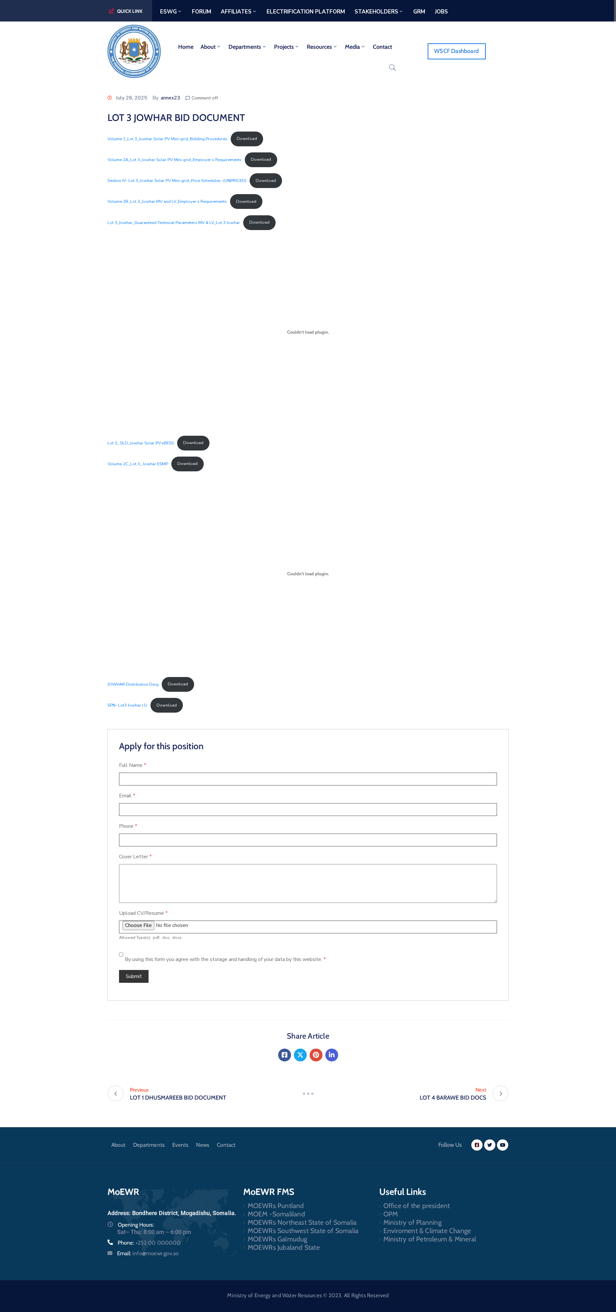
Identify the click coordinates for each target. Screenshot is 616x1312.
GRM (419, 11)
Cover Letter (135, 856)
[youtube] (502, 1145)
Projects (284, 46)
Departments (244, 46)
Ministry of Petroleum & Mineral (429, 1239)
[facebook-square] (477, 1145)
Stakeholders (376, 11)
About (208, 46)
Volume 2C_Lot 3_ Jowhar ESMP (137, 464)
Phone (128, 826)
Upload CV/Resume (143, 913)
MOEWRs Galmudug (277, 1239)
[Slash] (308, 1093)
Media (352, 46)
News (202, 1145)
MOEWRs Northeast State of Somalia (302, 1222)
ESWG (168, 11)
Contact (382, 46)
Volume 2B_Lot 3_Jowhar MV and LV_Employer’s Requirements (167, 201)
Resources (319, 46)
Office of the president (416, 1206)
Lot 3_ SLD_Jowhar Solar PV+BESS (140, 443)
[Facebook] (284, 1055)
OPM (390, 1214)
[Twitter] (300, 1055)
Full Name (132, 765)
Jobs (441, 11)
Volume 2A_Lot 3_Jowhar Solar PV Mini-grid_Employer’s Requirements (174, 159)
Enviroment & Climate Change (427, 1231)
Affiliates (236, 11)
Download (247, 138)
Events (180, 1145)
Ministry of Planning (412, 1222)
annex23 (170, 97)
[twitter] (489, 1145)
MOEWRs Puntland (276, 1206)
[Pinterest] (316, 1055)
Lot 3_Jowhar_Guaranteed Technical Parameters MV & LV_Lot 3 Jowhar (173, 222)
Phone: (149, 1242)
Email (127, 795)
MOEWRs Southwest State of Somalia (303, 1231)
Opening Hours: (136, 1225)
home (185, 46)
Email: (147, 1253)
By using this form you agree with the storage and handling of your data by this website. (225, 959)
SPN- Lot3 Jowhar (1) (127, 705)
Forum (201, 11)
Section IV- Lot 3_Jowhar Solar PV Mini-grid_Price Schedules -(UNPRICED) (176, 181)
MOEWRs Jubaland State (284, 1247)
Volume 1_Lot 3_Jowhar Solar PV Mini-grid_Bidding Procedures (167, 138)
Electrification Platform (306, 11)
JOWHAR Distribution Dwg (132, 684)
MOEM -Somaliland (276, 1214)
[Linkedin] (331, 1055)
